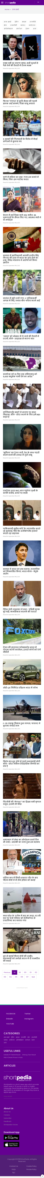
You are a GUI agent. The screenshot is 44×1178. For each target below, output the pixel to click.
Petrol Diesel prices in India (13, 1057)
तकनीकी (13, 25)
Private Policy (31, 1169)
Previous (7, 972)
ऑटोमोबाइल (8, 29)
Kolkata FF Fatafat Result (12, 1055)
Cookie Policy (31, 1166)
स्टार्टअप (19, 29)
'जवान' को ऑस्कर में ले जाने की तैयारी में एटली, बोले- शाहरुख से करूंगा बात (21, 337)
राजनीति (33, 22)
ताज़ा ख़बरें (7, 22)
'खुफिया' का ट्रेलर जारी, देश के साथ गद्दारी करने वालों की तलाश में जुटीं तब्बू (21, 453)
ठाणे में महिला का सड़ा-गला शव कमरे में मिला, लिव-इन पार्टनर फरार (21, 178)
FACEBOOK (10, 1013)
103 (5, 977)
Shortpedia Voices (11, 1125)
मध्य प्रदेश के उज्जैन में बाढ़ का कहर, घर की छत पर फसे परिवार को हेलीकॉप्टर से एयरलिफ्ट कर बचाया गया (22, 918)
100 (25, 972)
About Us (7, 1112)
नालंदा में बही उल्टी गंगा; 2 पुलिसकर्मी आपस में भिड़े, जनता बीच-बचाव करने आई (21, 299)
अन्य (34, 29)
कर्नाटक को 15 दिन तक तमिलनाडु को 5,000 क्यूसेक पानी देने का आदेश (20, 375)
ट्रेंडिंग (17, 22)
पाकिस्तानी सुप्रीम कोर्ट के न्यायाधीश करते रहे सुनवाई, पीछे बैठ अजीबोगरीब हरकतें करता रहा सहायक (21, 531)
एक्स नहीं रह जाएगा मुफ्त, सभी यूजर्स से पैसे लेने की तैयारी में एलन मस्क (20, 64)
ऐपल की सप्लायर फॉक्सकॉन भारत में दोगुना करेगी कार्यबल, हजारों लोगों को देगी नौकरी (22, 649)
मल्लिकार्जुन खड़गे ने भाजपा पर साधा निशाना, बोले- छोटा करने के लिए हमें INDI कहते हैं (21, 414)
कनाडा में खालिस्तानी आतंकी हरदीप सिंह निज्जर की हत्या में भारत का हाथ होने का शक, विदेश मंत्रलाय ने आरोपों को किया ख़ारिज (21, 259)
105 (16, 977)
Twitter (27, 1013)
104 (10, 977)
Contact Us (13, 1166)
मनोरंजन (32, 25)
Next (33, 977)
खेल (5, 25)
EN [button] (38, 2)
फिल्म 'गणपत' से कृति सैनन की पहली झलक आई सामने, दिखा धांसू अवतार (20, 102)
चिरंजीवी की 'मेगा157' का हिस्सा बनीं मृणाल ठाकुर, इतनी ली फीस (22, 803)
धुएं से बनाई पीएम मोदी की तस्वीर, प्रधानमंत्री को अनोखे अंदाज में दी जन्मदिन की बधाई (21, 958)
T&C (13, 1173)
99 (20, 972)
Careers (7, 1115)
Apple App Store (10, 1092)
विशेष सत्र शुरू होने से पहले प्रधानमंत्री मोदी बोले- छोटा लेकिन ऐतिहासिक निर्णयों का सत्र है (21, 763)
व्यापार (23, 25)
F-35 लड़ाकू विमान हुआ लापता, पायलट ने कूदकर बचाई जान (21, 724)
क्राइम (24, 22)
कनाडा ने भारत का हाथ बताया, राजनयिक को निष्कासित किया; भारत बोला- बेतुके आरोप (21, 571)
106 (22, 977)
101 (31, 972)
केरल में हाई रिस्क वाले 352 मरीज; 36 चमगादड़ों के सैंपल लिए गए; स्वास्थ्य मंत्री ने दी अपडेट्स (22, 217)
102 (36, 972)
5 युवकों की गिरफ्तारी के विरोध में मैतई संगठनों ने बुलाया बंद (20, 140)
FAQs (14, 1169)
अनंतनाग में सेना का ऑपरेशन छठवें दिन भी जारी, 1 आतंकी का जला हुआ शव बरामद (21, 841)
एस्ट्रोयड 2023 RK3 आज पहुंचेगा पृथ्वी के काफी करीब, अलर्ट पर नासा (20, 491)
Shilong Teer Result (29, 1055)
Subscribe (7, 1118)
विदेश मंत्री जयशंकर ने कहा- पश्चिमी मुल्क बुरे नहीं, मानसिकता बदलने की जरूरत (21, 610)
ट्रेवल (27, 29)
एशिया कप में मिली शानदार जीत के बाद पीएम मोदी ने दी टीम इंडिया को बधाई (20, 879)
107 (27, 977)
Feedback (7, 1121)
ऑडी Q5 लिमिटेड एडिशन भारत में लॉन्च (20, 688)
